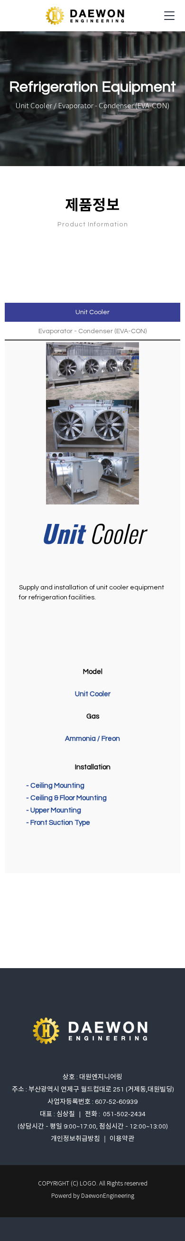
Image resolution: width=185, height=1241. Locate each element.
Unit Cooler (92, 312)
